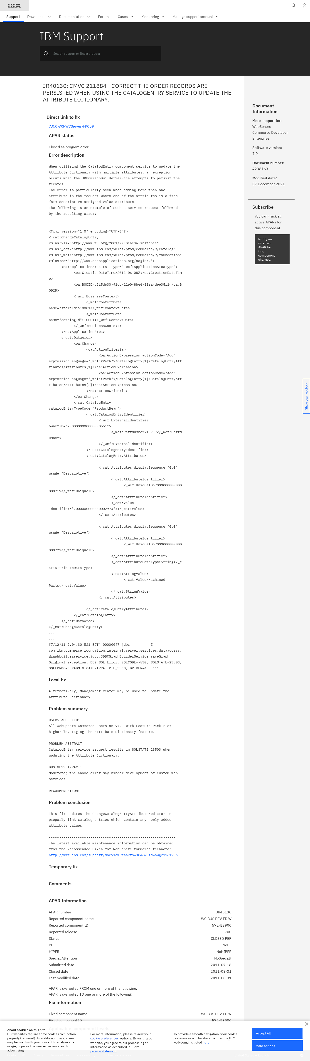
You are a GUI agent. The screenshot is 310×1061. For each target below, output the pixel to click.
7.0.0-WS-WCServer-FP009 (71, 126)
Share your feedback (306, 396)
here (206, 1042)
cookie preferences (104, 1038)
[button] (306, 1024)
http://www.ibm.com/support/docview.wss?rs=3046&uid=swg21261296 (113, 855)
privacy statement (103, 1051)
